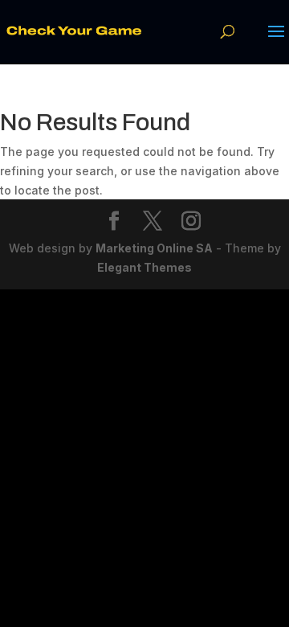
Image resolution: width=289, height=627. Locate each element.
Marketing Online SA (154, 248)
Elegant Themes (144, 267)
